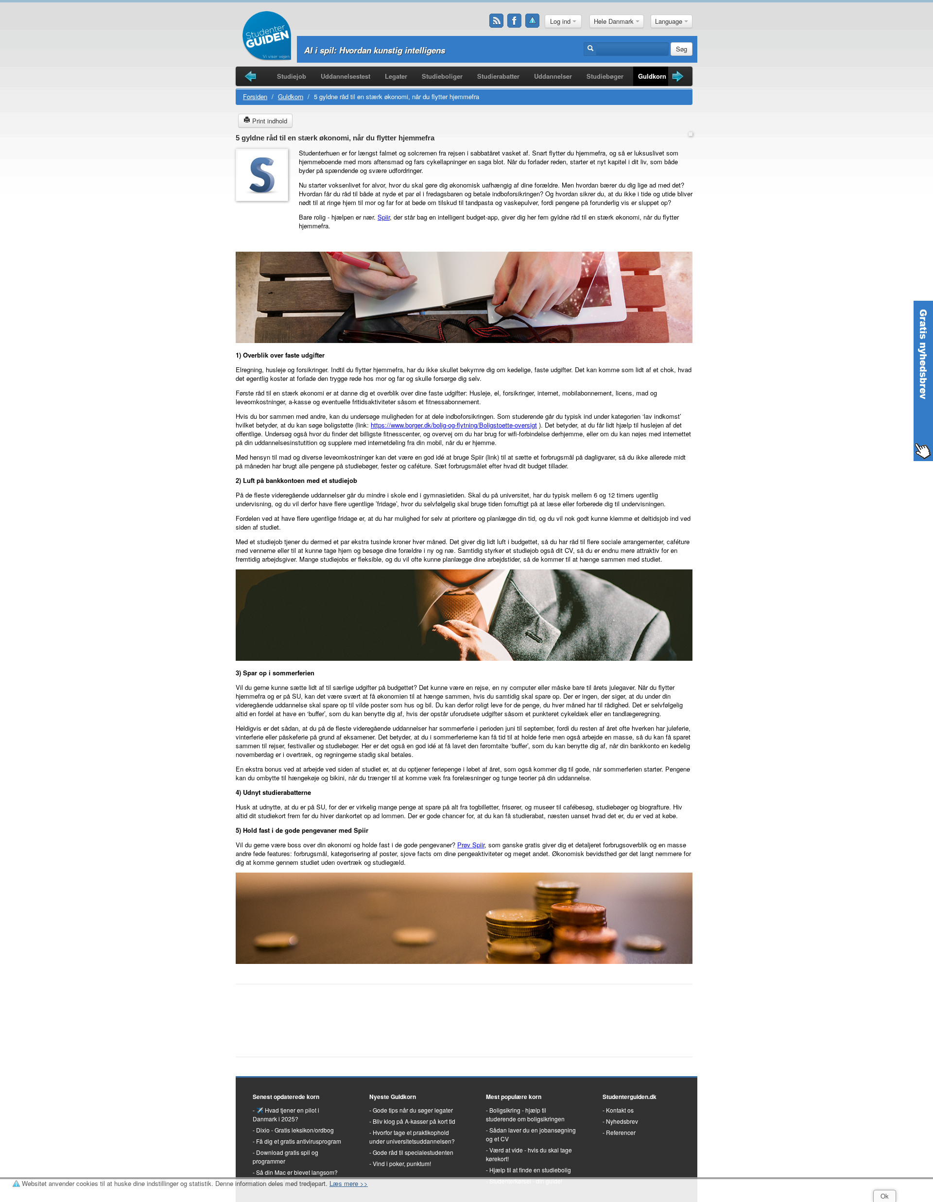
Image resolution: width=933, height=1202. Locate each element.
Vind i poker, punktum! (402, 1163)
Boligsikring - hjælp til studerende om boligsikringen (525, 1114)
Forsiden (255, 96)
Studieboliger (442, 76)
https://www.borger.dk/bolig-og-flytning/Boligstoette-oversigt (454, 424)
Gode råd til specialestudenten (413, 1152)
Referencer (621, 1132)
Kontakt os (620, 1110)
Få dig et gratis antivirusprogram (298, 1141)
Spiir (384, 217)
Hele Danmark (615, 21)
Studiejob (291, 76)
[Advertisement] (265, 228)
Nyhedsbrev (622, 1121)
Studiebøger (605, 76)
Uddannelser (553, 76)
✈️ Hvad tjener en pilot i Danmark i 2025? (286, 1114)
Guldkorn (652, 76)
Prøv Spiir (470, 844)
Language (669, 21)
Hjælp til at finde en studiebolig (530, 1170)
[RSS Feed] (496, 21)
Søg (681, 48)
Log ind (561, 21)
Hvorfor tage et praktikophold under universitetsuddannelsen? (412, 1136)
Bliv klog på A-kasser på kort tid (414, 1121)
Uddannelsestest (345, 76)
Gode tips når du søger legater (413, 1110)
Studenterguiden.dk (630, 1096)
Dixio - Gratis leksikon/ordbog (295, 1130)
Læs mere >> (348, 1183)
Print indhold (268, 120)
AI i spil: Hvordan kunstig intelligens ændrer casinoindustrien (423, 50)
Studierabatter (498, 76)
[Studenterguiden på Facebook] (514, 21)
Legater (396, 76)
